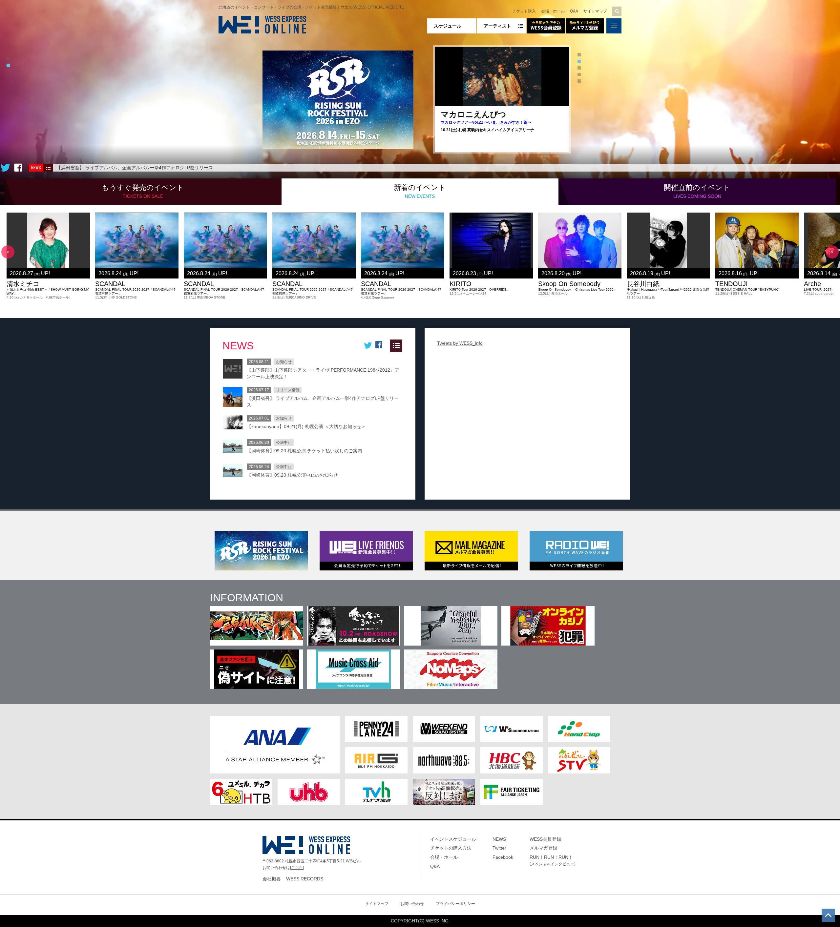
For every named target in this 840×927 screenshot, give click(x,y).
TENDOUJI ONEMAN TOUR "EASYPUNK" (747, 289)
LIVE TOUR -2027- (818, 289)
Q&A (574, 11)
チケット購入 (524, 11)
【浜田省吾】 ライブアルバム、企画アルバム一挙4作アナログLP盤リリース (134, 167)
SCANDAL (110, 283)
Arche (812, 283)
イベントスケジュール (453, 839)
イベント (143, 191)
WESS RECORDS (304, 878)
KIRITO (461, 283)
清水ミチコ (23, 283)
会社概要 (271, 878)
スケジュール (447, 26)
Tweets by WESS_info (460, 343)
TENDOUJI (731, 283)
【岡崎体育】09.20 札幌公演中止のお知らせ (292, 475)
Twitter (499, 848)
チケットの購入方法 (451, 848)
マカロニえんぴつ (473, 114)
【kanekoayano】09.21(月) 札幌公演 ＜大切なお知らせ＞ (306, 426)
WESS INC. (438, 920)
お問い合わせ (412, 903)
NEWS (499, 839)
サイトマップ (595, 11)
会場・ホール (553, 11)
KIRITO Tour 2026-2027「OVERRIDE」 (480, 289)
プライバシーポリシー (455, 903)
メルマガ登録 (543, 848)
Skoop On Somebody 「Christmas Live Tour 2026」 (577, 289)
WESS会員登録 (545, 839)
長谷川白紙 (643, 283)
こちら (297, 867)
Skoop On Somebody (569, 283)
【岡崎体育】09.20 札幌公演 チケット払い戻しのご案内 (304, 450)
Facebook (503, 857)
